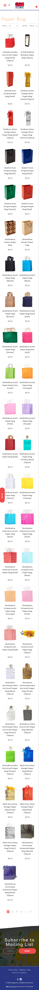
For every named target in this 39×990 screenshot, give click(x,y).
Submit (27, 951)
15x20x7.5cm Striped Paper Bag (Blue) (27, 171)
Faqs (28, 970)
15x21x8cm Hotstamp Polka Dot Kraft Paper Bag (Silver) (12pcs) (10, 730)
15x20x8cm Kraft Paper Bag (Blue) (27, 278)
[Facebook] (17, 979)
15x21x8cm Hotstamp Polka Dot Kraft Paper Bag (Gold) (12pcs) (27, 688)
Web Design (12, 986)
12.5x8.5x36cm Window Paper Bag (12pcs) (27, 55)
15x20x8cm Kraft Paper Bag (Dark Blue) (27, 314)
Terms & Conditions (19, 973)
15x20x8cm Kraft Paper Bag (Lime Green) (10, 385)
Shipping (22, 970)
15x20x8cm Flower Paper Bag (10, 242)
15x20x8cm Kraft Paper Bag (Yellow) (27, 495)
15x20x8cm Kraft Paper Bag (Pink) (10, 421)
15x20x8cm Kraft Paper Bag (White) (10, 495)
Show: (5, 26)
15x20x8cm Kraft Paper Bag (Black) (10, 278)
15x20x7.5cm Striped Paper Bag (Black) (10, 171)
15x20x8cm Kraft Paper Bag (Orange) (27, 385)
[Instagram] (21, 979)
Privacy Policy (13, 970)
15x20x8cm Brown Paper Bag (27, 242)
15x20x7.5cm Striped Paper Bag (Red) (27, 207)
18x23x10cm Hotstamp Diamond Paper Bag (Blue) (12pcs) (10, 890)
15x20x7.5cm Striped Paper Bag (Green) (10, 207)
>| (30, 912)
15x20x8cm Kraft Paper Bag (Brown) (10, 314)
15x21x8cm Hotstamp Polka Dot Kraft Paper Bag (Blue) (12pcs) (10, 688)
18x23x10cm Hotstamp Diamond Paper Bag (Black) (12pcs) (27, 848)
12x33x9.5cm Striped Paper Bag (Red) (10, 94)
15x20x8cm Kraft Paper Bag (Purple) (27, 421)
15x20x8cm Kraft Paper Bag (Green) (10, 350)
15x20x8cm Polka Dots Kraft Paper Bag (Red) (10, 570)
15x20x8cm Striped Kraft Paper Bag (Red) (10, 647)
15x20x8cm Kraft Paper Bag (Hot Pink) (27, 350)
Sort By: (24, 26)
